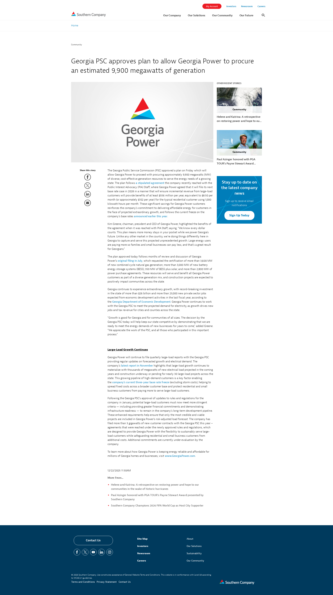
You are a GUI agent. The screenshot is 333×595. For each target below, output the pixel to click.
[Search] (262, 15)
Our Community (195, 560)
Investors (142, 546)
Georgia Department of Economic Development (141, 301)
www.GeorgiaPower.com (180, 456)
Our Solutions (194, 546)
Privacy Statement (107, 581)
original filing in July (130, 261)
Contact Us (93, 540)
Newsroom (143, 553)
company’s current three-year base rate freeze (140, 382)
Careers (141, 560)
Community (76, 44)
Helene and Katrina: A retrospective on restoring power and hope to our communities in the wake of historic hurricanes (239, 119)
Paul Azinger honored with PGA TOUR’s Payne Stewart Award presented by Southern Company (237, 162)
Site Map (142, 538)
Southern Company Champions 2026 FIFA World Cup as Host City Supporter (157, 505)
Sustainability (194, 553)
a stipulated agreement (150, 183)
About (190, 538)
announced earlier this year (150, 216)
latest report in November (137, 365)
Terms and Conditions (83, 581)
